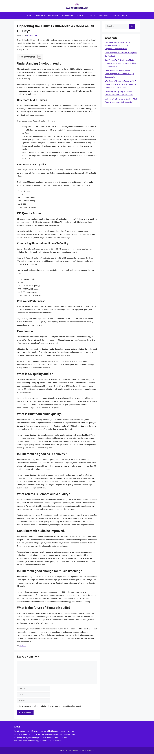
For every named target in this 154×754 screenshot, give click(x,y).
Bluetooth (22, 646)
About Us (80, 15)
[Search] (132, 26)
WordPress (90, 750)
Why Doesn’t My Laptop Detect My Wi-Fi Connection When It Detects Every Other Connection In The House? (121, 84)
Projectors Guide (67, 15)
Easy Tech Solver (71, 750)
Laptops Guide (40, 15)
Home (29, 15)
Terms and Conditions (119, 15)
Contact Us (91, 15)
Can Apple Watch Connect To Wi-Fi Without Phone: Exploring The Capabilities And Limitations (118, 45)
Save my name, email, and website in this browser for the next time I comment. (50, 706)
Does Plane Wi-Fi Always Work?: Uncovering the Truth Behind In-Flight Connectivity (119, 74)
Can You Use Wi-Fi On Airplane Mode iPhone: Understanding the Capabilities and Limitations (120, 63)
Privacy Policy (103, 15)
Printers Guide (53, 15)
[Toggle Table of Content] (38, 57)
